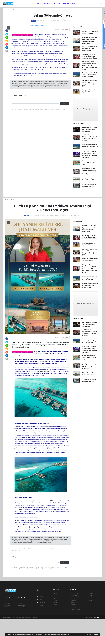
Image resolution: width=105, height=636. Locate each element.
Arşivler (41, 599)
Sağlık (64, 3)
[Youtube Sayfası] (13, 597)
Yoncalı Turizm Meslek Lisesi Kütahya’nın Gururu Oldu (89, 162)
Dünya (12, 199)
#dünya (36, 548)
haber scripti (54, 617)
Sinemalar (73, 604)
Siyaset (49, 3)
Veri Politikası (7, 607)
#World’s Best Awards (55, 548)
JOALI (46, 353)
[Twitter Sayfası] (7, 597)
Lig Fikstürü (73, 600)
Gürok (35, 351)
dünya (20, 509)
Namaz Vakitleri (75, 597)
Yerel (44, 3)
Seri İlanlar (73, 606)
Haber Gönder (21, 607)
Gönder (65, 103)
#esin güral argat (16, 550)
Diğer (74, 3)
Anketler (90, 595)
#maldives (30, 548)
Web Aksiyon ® (96, 617)
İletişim (41, 605)
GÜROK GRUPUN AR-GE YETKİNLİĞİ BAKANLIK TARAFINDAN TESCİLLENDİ (90, 56)
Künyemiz (42, 602)
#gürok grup (15, 548)
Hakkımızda (7, 603)
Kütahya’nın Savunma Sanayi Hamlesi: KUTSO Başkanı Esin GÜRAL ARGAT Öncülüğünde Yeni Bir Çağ (89, 65)
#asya (46, 548)
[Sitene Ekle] (25, 597)
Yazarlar (41, 596)
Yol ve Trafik (74, 595)
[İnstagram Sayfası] (10, 597)
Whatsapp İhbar (22, 605)
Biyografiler (90, 597)
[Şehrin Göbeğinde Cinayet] (37, 25)
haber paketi (48, 617)
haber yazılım (61, 617)
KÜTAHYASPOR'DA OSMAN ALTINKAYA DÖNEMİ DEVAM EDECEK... (90, 49)
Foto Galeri (42, 590)
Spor (54, 3)
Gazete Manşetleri (75, 609)
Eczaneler (73, 598)
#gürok (21, 548)
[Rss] (19, 597)
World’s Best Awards (43, 361)
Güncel (39, 3)
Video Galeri (42, 593)
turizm (29, 359)
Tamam (96, 634)
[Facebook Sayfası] (5, 597)
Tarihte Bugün (74, 602)
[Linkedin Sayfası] (16, 597)
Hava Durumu (74, 593)
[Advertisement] (12, 627)
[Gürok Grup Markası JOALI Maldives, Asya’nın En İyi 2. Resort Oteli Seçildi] (37, 276)
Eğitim (59, 3)
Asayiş (69, 3)
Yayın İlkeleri (7, 605)
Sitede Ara (90, 593)
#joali (25, 548)
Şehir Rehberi (74, 607)
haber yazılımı (40, 617)
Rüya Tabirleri (91, 598)
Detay (89, 634)
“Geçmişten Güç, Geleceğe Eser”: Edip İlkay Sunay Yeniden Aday (89, 129)
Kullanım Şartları (22, 603)
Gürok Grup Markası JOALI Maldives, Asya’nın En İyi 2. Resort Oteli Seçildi (90, 74)
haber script (68, 617)
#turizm (42, 548)
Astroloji (90, 600)
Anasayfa (7, 9)
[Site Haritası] (22, 597)
